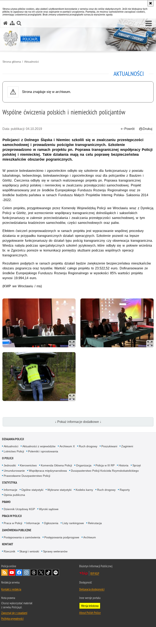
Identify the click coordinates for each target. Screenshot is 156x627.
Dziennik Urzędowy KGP (19, 509)
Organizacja (83, 465)
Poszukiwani (109, 446)
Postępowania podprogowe (61, 537)
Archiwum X (67, 446)
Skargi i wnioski (29, 551)
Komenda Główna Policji (56, 465)
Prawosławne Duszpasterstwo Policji (27, 475)
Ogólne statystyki (32, 489)
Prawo (6, 502)
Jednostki (10, 465)
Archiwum (89, 537)
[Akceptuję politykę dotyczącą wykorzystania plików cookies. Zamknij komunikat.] (150, 3)
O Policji (7, 458)
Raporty (125, 489)
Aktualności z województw (38, 446)
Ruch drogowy (88, 446)
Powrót (129, 129)
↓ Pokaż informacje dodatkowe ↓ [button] (78, 421)
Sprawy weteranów (55, 551)
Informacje (10, 489)
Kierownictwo (28, 465)
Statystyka (9, 482)
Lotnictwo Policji (14, 451)
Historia (123, 465)
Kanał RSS (4, 572)
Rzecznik (9, 551)
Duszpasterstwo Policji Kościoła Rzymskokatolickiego (105, 470)
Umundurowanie (14, 470)
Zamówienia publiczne (16, 530)
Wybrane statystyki (59, 489)
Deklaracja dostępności (91, 589)
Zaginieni (127, 446)
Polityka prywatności (12, 618)
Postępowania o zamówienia (22, 537)
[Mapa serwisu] (12, 23)
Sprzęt (136, 465)
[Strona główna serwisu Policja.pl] (5, 23)
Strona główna (11, 61)
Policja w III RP (105, 465)
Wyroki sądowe (48, 509)
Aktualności (31, 61)
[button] (148, 23)
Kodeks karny (84, 489)
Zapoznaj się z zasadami (14, 613)
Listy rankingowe (73, 523)
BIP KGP (94, 573)
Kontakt (7, 544)
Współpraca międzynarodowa (48, 470)
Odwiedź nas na (12, 572)
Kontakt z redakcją (11, 589)
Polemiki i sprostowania (43, 451)
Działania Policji (13, 439)
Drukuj (147, 129)
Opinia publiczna (14, 494)
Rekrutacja (95, 523)
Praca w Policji (12, 516)
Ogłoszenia (51, 523)
